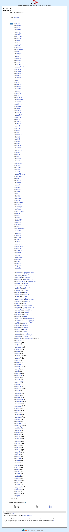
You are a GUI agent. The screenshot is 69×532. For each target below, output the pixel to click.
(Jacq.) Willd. (19, 105)
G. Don (18, 226)
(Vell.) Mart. (18, 86)
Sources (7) (5, 511)
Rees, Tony (50, 506)
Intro (18, 5)
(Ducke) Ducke (19, 54)
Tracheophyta (22, 13)
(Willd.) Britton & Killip (29, 272)
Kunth (18, 130)
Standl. (18, 44)
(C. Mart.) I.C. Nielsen (28, 313)
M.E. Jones (19, 397)
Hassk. (18, 284)
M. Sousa (18, 45)
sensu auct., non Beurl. (20, 431)
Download (48, 5)
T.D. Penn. (18, 22)
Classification (11, 13)
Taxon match (30, 5)
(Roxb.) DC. (19, 495)
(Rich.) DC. (19, 213)
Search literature (27, 5)
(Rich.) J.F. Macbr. (19, 194)
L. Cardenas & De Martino (20, 174)
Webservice (39, 5)
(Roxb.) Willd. (18, 322)
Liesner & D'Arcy (19, 135)
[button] (20, 502)
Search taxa (20, 5)
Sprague (18, 116)
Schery (18, 46)
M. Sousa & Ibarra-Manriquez (20, 228)
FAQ (43, 5)
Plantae (16, 13)
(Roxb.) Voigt (19, 375)
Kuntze (19, 427)
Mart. (18, 82)
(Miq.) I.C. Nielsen (30, 299)
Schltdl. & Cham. (19, 425)
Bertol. (18, 464)
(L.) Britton (18, 369)
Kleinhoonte (18, 489)
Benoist (18, 27)
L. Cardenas (19, 31)
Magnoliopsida (42, 13)
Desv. (18, 67)
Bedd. (29, 319)
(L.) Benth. (26, 284)
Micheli (18, 428)
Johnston (18, 158)
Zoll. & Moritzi (19, 474)
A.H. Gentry (19, 134)
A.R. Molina (19, 176)
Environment (11, 498)
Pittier (18, 25)
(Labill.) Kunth (19, 346)
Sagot (18, 165)
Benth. (18, 24)
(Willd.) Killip (26, 298)
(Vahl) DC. (19, 255)
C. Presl (18, 76)
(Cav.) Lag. (19, 383)
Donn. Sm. (18, 252)
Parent (12, 17)
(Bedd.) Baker (19, 319)
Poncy (18, 209)
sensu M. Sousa (19, 354)
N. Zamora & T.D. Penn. (20, 66)
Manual (42, 5)
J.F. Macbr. (18, 29)
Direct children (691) (10, 22)
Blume (18, 351)
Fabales (47, 13)
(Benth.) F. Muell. (19, 287)
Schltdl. (18, 136)
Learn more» (45, 530)
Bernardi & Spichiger (20, 211)
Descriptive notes (11, 502)
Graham (18, 271)
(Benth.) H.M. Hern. (28, 279)
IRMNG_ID (11, 12)
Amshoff (18, 149)
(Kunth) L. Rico (26, 297)
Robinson (18, 421)
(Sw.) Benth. (27, 309)
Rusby (18, 34)
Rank (12, 16)
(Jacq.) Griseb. (29, 318)
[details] (13, 513)
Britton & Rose (19, 311)
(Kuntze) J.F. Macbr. (19, 99)
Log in (50, 5)
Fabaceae (52, 13)
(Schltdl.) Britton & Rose (27, 308)
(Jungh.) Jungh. (19, 405)
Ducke (19, 53)
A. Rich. (18, 367)
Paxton (18, 439)
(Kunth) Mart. (27, 330)
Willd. (18, 33)
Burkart (18, 217)
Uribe (18, 162)
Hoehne (18, 38)
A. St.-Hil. (28, 310)
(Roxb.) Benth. (28, 322)
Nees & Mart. (19, 399)
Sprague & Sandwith (19, 49)
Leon (17, 30)
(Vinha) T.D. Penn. (19, 277)
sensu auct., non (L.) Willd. (20, 281)
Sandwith (18, 124)
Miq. (18, 164)
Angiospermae (35, 13)
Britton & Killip (19, 36)
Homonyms (34, 5)
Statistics (37, 5)
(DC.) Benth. (18, 145)
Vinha (27, 277)
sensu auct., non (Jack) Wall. (20, 286)
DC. (26, 314)
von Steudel (18, 451)
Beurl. (18, 200)
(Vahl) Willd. (19, 230)
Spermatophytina (28, 13)
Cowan (18, 132)
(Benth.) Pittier (19, 388)
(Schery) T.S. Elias (19, 402)
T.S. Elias (18, 58)
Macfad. (18, 345)
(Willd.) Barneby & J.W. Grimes (28, 307)
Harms (18, 23)
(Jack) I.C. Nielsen (28, 271)
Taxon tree (23, 5)
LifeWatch (46, 5)
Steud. (18, 221)
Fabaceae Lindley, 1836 (16, 17)
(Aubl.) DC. (18, 51)
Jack (18, 305)
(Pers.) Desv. (19, 314)
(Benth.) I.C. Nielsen (33, 286)
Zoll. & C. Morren (19, 299)
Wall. (18, 355)
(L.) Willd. (18, 441)
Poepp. (18, 207)
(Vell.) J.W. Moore (19, 496)
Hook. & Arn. (19, 257)
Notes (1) (9, 511)
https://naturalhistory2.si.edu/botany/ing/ (26, 515)
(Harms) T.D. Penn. (19, 324)
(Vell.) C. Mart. (19, 223)
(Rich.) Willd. (19, 129)
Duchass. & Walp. (19, 347)
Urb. (17, 361)
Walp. (18, 171)
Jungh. (18, 443)
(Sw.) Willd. (26, 295)
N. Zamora (18, 108)
